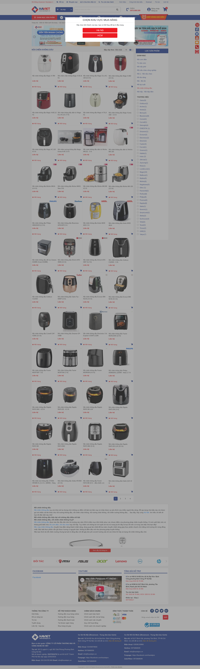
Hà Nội (100, 30)
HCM (100, 35)
